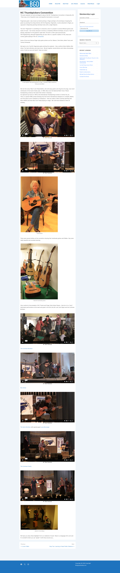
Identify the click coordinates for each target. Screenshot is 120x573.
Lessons (82, 3)
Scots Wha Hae (83, 67)
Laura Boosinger (45, 427)
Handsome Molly (84, 55)
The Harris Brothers (25, 427)
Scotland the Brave (84, 76)
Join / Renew (74, 3)
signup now (82, 26)
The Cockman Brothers (26, 348)
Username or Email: (84, 17)
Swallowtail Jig (83, 69)
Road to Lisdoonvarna (85, 72)
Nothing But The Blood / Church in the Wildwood (89, 58)
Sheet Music (91, 3)
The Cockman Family (25, 466)
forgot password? (89, 26)
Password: (82, 22)
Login (98, 3)
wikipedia (40, 36)
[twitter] (24, 564)
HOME (50, 3)
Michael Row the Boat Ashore (87, 74)
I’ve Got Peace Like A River (86, 65)
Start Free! (65, 3)
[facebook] (21, 564)
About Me (57, 3)
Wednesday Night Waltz (85, 53)
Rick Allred (23, 387)
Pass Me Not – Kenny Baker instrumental (86, 62)
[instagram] (28, 564)
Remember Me (84, 28)
